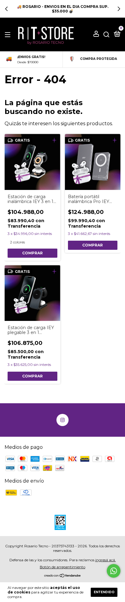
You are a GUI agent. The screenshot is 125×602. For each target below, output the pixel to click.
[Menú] (9, 34)
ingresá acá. (105, 560)
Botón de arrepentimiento (62, 567)
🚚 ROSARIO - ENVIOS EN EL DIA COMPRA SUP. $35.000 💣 (62, 8)
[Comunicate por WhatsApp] (113, 571)
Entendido (104, 592)
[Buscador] (106, 34)
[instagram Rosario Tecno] (62, 420)
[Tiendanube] (63, 576)
